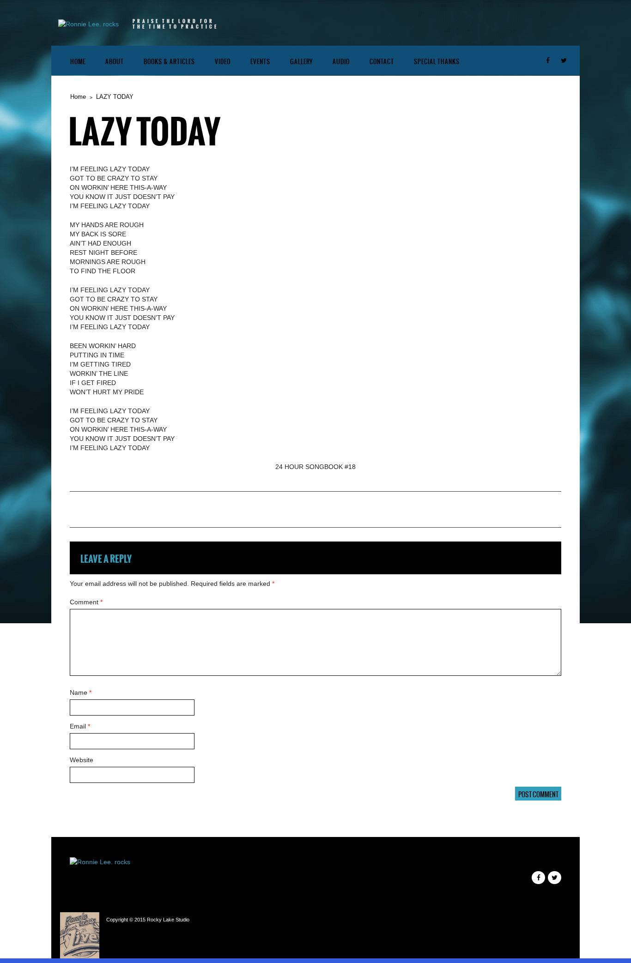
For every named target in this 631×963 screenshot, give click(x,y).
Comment (86, 602)
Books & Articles (169, 61)
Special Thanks (437, 61)
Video (223, 61)
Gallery (301, 61)
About (114, 61)
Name (80, 692)
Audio (341, 61)
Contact (382, 61)
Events (260, 61)
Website (81, 760)
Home (77, 61)
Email (80, 726)
